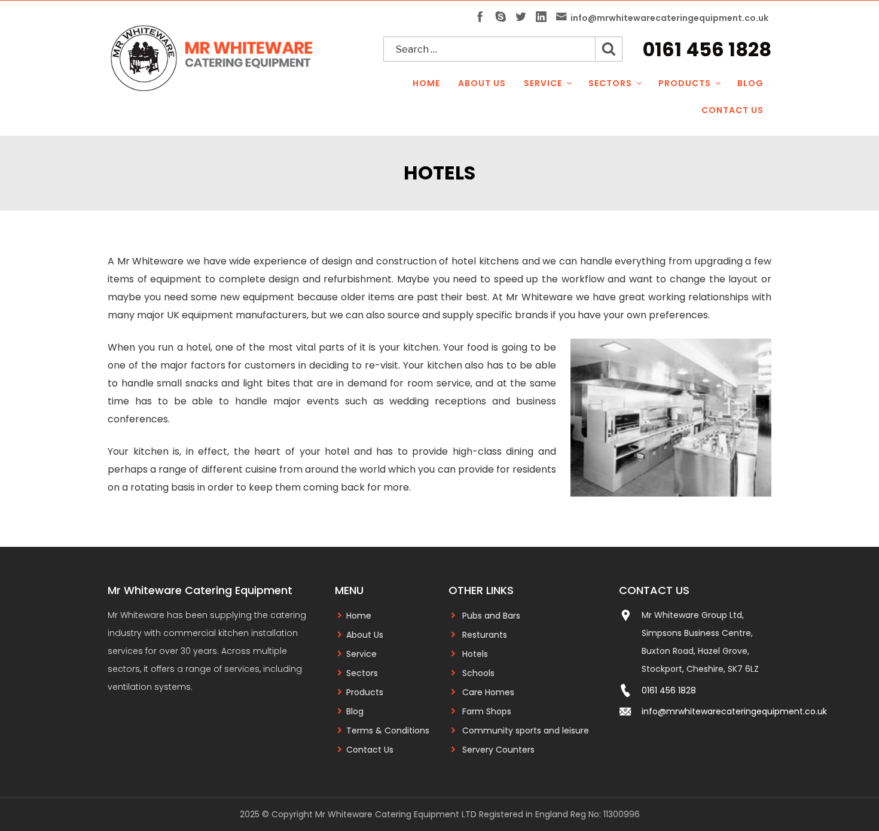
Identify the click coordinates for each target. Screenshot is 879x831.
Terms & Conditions (387, 730)
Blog (750, 83)
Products (684, 83)
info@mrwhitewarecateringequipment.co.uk (734, 711)
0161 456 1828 (707, 49)
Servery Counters (498, 750)
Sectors (610, 83)
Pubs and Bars (491, 616)
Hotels (475, 654)
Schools (478, 673)
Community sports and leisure (525, 730)
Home (426, 83)
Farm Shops (486, 711)
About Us (482, 83)
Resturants (484, 635)
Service (543, 83)
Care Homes (488, 692)
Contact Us (732, 110)
